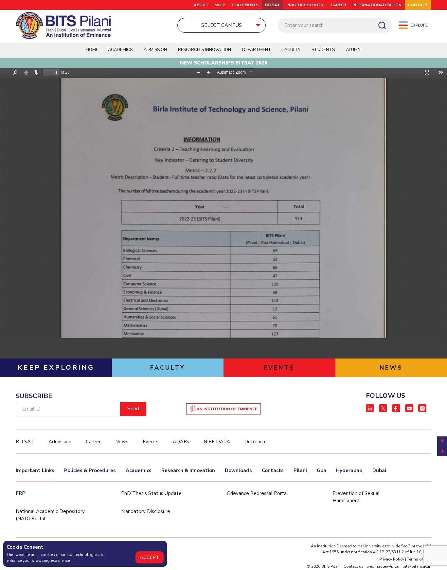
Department (256, 50)
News (121, 441)
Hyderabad (349, 470)
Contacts (273, 470)
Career (338, 5)
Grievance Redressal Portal (257, 493)
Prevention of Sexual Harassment (356, 497)
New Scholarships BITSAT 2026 (223, 63)
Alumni (354, 50)
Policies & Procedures (90, 470)
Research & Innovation (188, 470)
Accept (149, 557)
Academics (139, 470)
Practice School (305, 5)
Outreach (254, 441)
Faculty (291, 50)
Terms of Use (419, 559)
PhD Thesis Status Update (151, 493)
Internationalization (377, 5)
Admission (155, 50)
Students (323, 50)
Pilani (300, 470)
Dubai (379, 470)
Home (92, 50)
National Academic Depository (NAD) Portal (50, 515)
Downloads (238, 470)
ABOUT (201, 5)
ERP (20, 493)
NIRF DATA (217, 441)
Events (150, 441)
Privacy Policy (391, 559)
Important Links (35, 470)
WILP (220, 5)
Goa (321, 470)
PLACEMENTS (245, 5)
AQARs (181, 441)
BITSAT (272, 5)
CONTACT (418, 5)
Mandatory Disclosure (145, 511)
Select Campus (221, 25)
